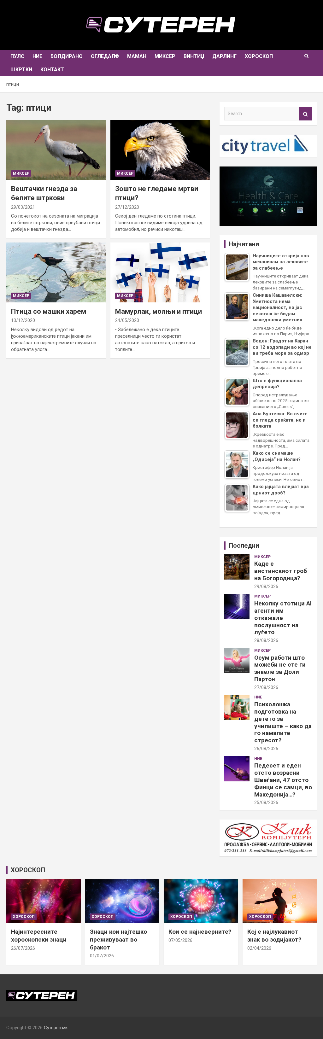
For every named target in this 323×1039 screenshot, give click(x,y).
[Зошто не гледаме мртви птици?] (160, 150)
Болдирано (66, 56)
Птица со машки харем (48, 311)
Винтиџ (194, 56)
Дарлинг (224, 56)
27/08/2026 (266, 687)
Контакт (52, 70)
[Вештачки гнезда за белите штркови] (56, 150)
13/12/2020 (23, 320)
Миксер (165, 56)
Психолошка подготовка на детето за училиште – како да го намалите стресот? (283, 722)
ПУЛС (17, 56)
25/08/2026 (266, 802)
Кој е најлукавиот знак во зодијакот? (274, 935)
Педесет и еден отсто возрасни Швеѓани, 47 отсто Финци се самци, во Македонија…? (283, 780)
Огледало (105, 56)
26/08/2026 (266, 748)
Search (305, 113)
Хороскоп (259, 56)
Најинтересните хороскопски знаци (39, 935)
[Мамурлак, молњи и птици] (160, 272)
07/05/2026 (180, 940)
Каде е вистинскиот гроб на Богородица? (280, 571)
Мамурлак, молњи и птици (158, 311)
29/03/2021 (23, 207)
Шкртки (21, 70)
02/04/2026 (259, 948)
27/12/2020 (127, 207)
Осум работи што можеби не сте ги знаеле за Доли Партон (280, 668)
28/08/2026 (266, 640)
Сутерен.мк (56, 1027)
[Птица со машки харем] (56, 272)
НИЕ (37, 56)
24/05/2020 (127, 320)
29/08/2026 (266, 586)
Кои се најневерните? (199, 931)
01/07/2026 (102, 955)
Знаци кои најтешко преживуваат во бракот (118, 939)
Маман (136, 56)
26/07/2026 (23, 948)
